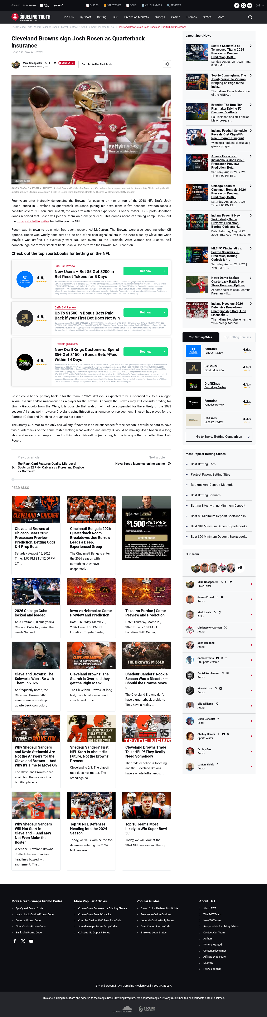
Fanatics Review (214, 404)
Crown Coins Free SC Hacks (94, 914)
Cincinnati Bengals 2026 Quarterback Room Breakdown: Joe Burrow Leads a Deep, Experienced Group (90, 537)
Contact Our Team (214, 932)
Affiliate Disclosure (214, 956)
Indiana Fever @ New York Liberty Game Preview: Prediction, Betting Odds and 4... (226, 221)
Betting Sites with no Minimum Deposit (218, 505)
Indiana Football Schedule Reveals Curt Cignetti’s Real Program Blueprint (229, 134)
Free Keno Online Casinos (156, 914)
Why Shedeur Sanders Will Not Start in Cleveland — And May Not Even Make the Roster (33, 833)
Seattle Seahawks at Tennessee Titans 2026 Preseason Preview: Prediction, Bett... (227, 51)
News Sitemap (212, 968)
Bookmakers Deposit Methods (212, 485)
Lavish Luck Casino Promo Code (35, 914)
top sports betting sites (33, 221)
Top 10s (68, 17)
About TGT (209, 908)
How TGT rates (212, 920)
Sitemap (208, 962)
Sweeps (160, 17)
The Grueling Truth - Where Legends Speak (35, 27)
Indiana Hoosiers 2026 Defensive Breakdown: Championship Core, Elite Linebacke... (228, 309)
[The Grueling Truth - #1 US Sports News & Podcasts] (35, 17)
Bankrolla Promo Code (29, 932)
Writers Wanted (212, 944)
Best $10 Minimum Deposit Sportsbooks (219, 526)
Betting (102, 17)
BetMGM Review (65, 307)
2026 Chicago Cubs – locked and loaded (32, 613)
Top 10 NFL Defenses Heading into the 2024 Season (88, 828)
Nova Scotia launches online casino (143, 464)
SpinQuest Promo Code (29, 908)
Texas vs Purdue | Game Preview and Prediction (145, 613)
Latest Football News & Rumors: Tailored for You (88, 27)
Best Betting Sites (203, 464)
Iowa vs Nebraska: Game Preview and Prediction (91, 613)
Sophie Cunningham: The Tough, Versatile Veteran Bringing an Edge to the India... (228, 81)
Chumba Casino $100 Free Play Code (99, 920)
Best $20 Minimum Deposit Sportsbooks (219, 537)
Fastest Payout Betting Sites (210, 474)
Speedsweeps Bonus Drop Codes (98, 926)
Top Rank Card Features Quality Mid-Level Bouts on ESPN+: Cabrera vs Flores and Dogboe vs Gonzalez (47, 467)
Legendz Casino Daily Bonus (157, 920)
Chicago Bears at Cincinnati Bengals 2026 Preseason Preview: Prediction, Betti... (228, 191)
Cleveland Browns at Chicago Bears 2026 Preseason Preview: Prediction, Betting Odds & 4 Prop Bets (35, 537)
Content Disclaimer (214, 950)
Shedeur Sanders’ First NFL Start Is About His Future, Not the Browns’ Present (89, 754)
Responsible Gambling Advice (220, 926)
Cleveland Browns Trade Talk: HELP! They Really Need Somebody (145, 751)
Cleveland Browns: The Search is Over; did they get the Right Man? (90, 678)
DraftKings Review (66, 344)
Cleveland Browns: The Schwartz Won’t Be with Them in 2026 (34, 678)
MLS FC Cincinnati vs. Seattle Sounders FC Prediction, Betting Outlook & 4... (226, 254)
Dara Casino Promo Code (155, 926)
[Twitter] (243, 5)
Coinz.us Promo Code (28, 920)
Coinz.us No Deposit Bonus (94, 932)
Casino (175, 17)
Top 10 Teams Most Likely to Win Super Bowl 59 (146, 828)
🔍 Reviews (174, 5)
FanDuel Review (65, 266)
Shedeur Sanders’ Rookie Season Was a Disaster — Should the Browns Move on (146, 681)
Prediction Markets (136, 17)
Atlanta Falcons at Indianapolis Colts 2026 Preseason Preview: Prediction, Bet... (227, 161)
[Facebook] (236, 5)
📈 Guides (92, 5)
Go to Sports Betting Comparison (219, 436)
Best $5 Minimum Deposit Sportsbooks (218, 516)
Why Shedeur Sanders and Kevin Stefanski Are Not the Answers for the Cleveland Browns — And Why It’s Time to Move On (36, 756)
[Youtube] (249, 5)
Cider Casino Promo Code (30, 926)
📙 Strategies (112, 5)
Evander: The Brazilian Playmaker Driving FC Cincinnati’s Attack (226, 108)
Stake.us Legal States (154, 932)
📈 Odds (131, 5)
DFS (115, 17)
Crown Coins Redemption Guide (159, 908)
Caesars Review (213, 421)
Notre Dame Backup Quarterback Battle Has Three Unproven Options (228, 281)
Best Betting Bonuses (206, 495)
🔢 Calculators (151, 5)
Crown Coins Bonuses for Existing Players (102, 908)
